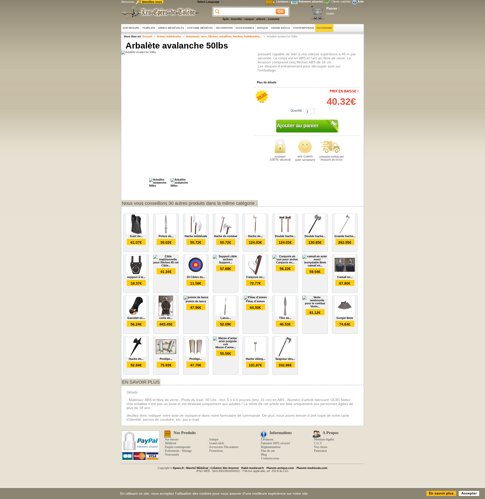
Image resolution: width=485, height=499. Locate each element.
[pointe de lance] (196, 297)
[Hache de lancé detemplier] (136, 355)
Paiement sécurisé (311, 1)
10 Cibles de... (196, 277)
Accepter (469, 493)
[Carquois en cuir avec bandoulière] (255, 274)
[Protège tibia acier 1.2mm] (196, 355)
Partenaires (320, 451)
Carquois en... (255, 277)
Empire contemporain (177, 447)
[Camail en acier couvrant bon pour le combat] (345, 274)
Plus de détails (266, 82)
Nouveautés (172, 454)
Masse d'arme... (225, 347)
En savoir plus (141, 382)
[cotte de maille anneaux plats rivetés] (166, 314)
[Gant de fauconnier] (136, 233)
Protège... (166, 358)
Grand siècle (216, 443)
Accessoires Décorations (223, 447)
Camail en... (345, 277)
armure (260, 18)
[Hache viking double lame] (255, 355)
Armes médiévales (169, 36)
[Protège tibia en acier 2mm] (166, 355)
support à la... (136, 277)
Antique (214, 439)
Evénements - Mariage (178, 451)
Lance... (226, 317)
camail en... (315, 265)
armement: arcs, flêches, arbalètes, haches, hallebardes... (224, 36)
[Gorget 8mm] (345, 314)
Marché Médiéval (197, 467)
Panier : (333, 8)
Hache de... (255, 236)
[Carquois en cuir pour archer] (285, 259)
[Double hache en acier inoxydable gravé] (315, 233)
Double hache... (285, 236)
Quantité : (297, 110)
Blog (264, 454)
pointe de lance (196, 301)
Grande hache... (344, 236)
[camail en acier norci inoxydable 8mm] (315, 262)
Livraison (282, 1)
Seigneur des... (285, 358)
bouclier (236, 18)
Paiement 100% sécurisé (275, 443)
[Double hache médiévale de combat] (285, 233)
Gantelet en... (136, 317)
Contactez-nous (270, 458)
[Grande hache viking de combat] (345, 233)
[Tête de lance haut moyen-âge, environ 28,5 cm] (285, 314)
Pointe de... (166, 236)
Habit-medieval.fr (252, 467)
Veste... (315, 306)
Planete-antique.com (280, 467)
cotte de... (166, 317)
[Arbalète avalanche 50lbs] (159, 185)
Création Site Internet (224, 467)
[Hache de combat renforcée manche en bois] (255, 233)
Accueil (147, 36)
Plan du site (268, 451)
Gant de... (136, 236)
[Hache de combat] (225, 233)
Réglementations (271, 447)
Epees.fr (178, 467)
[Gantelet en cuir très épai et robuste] (136, 314)
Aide (361, 1)
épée (226, 18)
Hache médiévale (196, 236)
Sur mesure (172, 439)
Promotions (216, 451)
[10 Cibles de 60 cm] (196, 274)
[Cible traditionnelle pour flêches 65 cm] (166, 262)
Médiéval (170, 443)
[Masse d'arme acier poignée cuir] (225, 344)
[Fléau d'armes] (255, 297)
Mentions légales (324, 439)
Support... (225, 262)
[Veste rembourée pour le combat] (315, 303)
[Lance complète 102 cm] (225, 314)
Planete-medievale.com (312, 467)
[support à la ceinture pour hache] (136, 274)
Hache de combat (225, 236)
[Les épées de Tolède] (159, 12)
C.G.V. (318, 443)
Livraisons (267, 439)
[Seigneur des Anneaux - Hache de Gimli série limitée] (285, 355)
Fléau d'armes (255, 301)
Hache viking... (255, 358)
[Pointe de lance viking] (166, 233)
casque (249, 18)
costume (273, 18)
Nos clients (320, 447)
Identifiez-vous (152, 1)
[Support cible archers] (225, 259)
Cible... (166, 265)
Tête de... (285, 317)
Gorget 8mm (344, 317)
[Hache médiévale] (196, 233)
